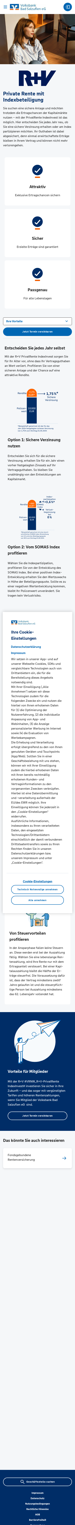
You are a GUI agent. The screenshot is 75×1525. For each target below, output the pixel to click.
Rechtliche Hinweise (37, 1509)
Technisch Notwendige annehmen (37, 889)
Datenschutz (37, 1498)
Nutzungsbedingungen (37, 1503)
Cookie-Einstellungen (37, 881)
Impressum (37, 1493)
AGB (37, 1514)
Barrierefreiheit (37, 1520)
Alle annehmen (37, 900)
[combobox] (37, 321)
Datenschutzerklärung (26, 647)
